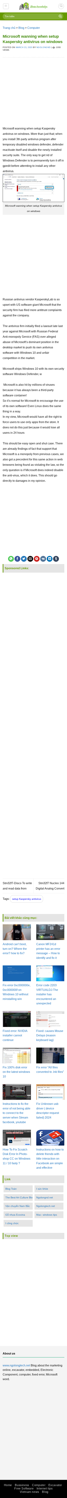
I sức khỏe (42, 1188)
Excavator (55, 1485)
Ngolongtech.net (45, 1206)
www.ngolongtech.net (16, 1365)
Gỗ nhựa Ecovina (15, 1214)
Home (8, 1485)
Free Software (24, 1488)
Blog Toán (11, 1188)
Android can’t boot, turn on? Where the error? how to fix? (15, 949)
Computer (33, 27)
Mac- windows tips (46, 1214)
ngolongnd (43, 47)
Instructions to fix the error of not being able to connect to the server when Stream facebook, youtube (16, 1113)
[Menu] (6, 6)
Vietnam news (29, 1491)
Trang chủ (9, 27)
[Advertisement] (33, 92)
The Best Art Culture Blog (19, 1197)
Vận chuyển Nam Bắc (17, 1206)
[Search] (61, 6)
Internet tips (45, 1488)
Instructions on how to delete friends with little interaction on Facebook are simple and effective (50, 1158)
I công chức (12, 1223)
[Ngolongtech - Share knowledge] (33, 6)
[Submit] (60, 16)
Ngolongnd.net (44, 1197)
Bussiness (22, 1485)
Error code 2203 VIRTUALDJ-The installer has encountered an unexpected (47, 994)
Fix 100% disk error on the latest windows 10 (16, 1072)
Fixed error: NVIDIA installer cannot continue (15, 1035)
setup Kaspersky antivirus (26, 898)
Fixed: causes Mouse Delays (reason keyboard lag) (49, 1035)
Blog (21, 27)
